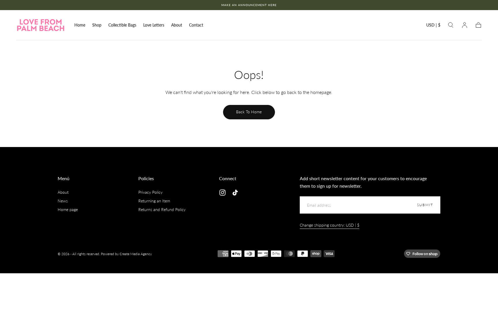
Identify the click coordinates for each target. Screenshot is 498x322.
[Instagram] (222, 192)
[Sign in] (464, 25)
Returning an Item (154, 200)
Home (79, 25)
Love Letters (153, 25)
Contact (196, 25)
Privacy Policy (150, 192)
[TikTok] (235, 192)
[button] (433, 26)
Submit (425, 205)
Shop (96, 25)
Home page (68, 209)
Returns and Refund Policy (162, 209)
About (176, 25)
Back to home (249, 111)
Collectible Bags (122, 25)
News (63, 200)
